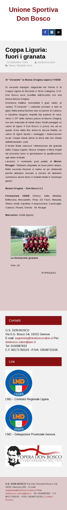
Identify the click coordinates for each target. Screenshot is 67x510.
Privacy (9, 499)
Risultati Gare (24, 65)
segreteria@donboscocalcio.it (34, 338)
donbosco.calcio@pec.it (20, 342)
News (12, 65)
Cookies (48, 496)
